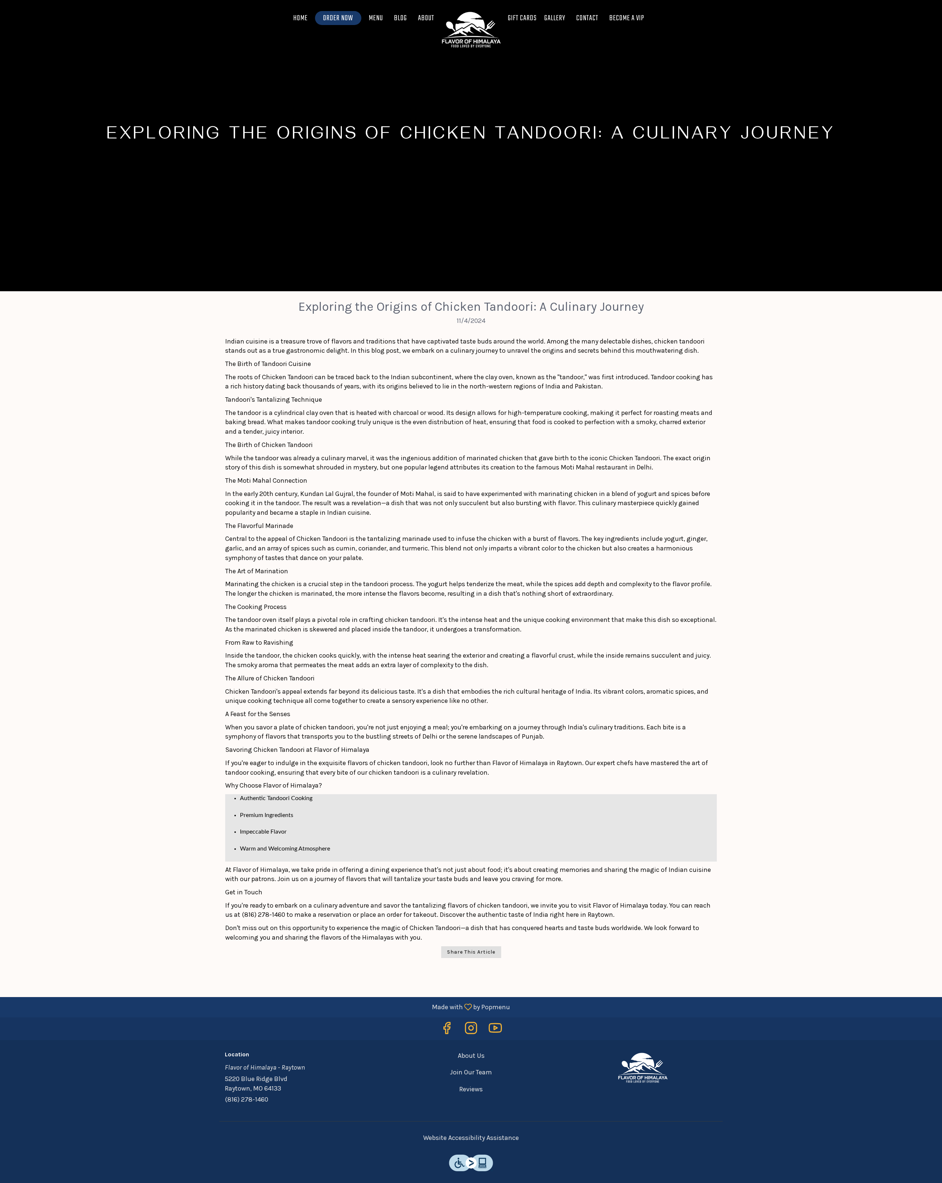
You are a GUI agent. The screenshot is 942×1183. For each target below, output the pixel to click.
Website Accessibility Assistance (471, 1138)
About (426, 18)
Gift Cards (522, 18)
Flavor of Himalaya (642, 1067)
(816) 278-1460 (246, 1099)
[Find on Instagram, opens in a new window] (471, 1030)
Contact (587, 18)
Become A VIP (626, 18)
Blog (400, 18)
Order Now (338, 18)
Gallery (554, 18)
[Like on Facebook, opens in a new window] (446, 1030)
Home (300, 18)
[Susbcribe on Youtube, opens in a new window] (495, 1030)
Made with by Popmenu (258, 1007)
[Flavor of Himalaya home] (471, 29)
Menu (376, 18)
